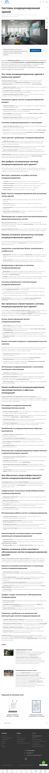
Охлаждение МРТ (36, 743)
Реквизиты (4, 746)
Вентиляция (35, 737)
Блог (3, 744)
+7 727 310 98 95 (30, 750)
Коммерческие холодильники (38, 746)
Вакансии (4, 743)
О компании (4, 735)
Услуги (34, 733)
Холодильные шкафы (21, 737)
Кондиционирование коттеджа (24, 649)
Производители (5, 739)
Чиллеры (19, 735)
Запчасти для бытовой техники (23, 743)
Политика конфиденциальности (26, 765)
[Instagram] (26, 759)
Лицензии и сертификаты (7, 737)
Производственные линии (38, 744)
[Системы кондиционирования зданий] (24, 32)
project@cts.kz (29, 753)
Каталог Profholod (20, 739)
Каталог (19, 733)
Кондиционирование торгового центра (26, 670)
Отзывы (3, 741)
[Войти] (46, 2)
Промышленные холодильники (39, 741)
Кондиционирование (36, 735)
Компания (4, 733)
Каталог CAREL (20, 741)
